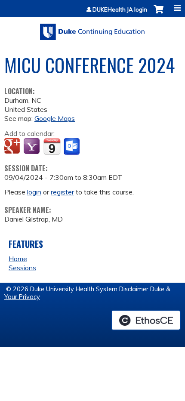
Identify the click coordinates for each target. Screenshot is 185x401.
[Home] (92, 28)
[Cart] (158, 13)
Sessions (22, 267)
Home (18, 258)
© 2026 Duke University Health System (61, 289)
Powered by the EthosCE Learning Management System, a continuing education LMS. (146, 320)
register (62, 192)
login (34, 192)
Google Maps (54, 118)
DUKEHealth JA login (119, 9)
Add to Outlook (72, 146)
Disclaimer (133, 289)
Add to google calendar (13, 146)
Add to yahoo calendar (32, 146)
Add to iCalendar (52, 146)
